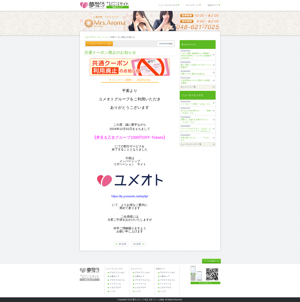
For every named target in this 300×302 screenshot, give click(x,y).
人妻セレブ (114, 276)
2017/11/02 (195, 80)
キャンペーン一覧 (188, 87)
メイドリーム (115, 284)
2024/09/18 (195, 119)
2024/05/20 (193, 72)
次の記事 (137, 244)
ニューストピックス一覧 (191, 144)
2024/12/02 (196, 103)
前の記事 (122, 244)
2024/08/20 (196, 128)
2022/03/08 (196, 64)
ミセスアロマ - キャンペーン (96, 37)
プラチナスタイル (117, 280)
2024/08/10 (196, 137)
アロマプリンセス (117, 272)
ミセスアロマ (115, 287)
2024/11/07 (196, 110)
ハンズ (112, 291)
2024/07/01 (196, 54)
